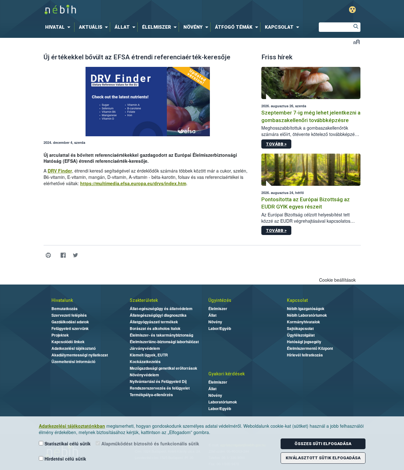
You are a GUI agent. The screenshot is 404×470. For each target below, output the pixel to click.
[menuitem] (59, 27)
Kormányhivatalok (303, 322)
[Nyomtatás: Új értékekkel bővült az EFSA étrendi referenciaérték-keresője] (48, 255)
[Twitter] (75, 255)
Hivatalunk (62, 300)
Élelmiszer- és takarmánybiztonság (161, 335)
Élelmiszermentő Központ (310, 348)
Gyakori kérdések (226, 373)
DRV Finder (60, 170)
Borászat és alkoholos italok (155, 328)
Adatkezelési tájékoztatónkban (72, 426)
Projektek (60, 335)
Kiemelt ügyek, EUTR (149, 355)
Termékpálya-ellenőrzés (151, 394)
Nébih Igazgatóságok (305, 308)
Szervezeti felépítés (69, 315)
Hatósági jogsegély (304, 341)
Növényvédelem (144, 375)
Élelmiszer (217, 308)
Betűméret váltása (356, 42)
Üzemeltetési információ (73, 361)
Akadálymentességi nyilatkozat (79, 355)
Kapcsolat (297, 300)
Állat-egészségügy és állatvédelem (161, 308)
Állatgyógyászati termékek (154, 322)
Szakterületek (144, 300)
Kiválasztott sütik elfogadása (323, 457)
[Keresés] (355, 27)
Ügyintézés (219, 300)
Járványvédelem (145, 348)
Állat (212, 315)
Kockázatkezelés (145, 361)
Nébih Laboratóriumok (307, 315)
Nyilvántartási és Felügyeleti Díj (158, 381)
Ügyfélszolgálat (301, 335)
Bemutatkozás (64, 308)
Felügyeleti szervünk (70, 328)
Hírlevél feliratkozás (305, 355)
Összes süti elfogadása (322, 443)
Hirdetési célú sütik (64, 458)
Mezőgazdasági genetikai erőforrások (163, 368)
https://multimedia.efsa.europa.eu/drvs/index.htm (133, 183)
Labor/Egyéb (219, 328)
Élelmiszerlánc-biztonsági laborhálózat (164, 341)
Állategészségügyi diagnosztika (158, 315)
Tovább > (276, 144)
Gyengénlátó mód (352, 9)
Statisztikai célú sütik (67, 443)
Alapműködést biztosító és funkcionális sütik (149, 443)
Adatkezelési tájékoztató (73, 348)
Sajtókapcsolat (300, 328)
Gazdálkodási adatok (70, 322)
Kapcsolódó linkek (68, 341)
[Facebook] (63, 255)
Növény (215, 322)
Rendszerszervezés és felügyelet (160, 388)
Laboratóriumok (222, 402)
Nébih (135, 10)
